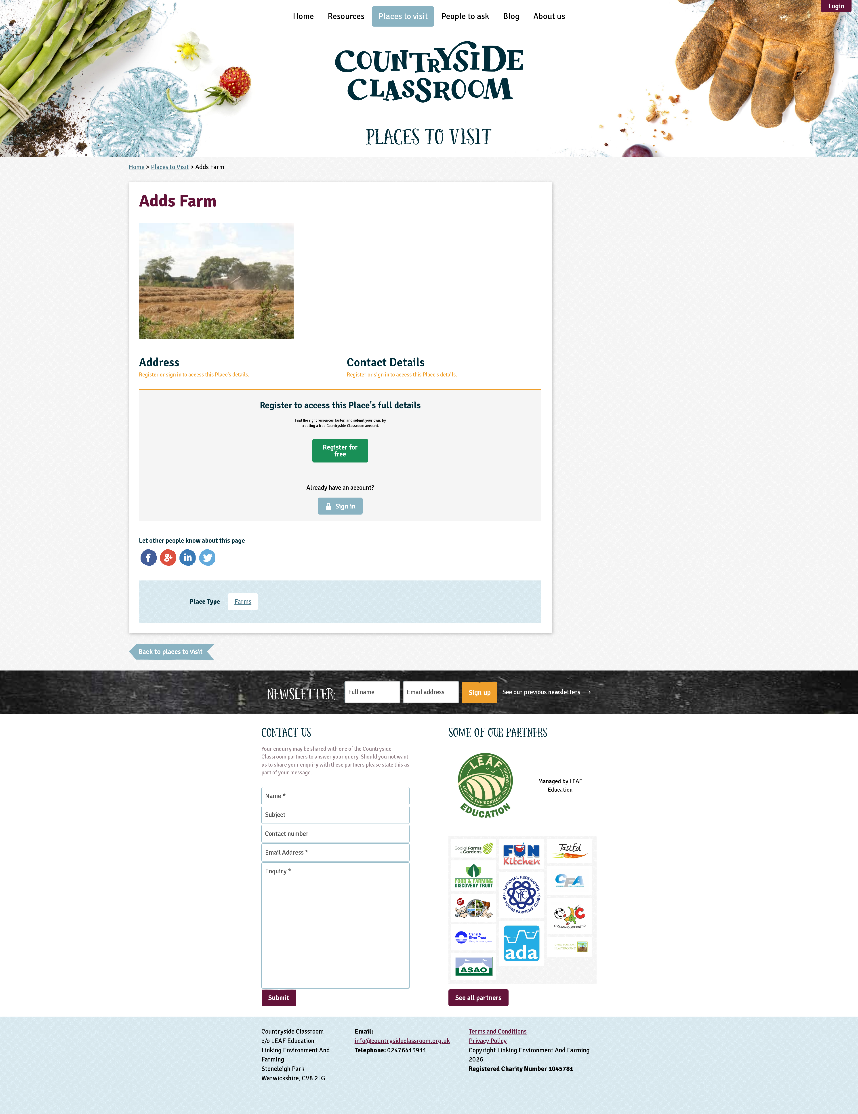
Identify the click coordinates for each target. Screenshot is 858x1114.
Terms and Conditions (498, 1031)
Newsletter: (301, 692)
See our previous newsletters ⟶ (546, 692)
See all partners (478, 998)
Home (303, 16)
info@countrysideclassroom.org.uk (402, 1041)
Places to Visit (170, 167)
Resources (346, 16)
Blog (511, 16)
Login (836, 6)
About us (549, 16)
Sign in (345, 506)
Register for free (340, 450)
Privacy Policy (488, 1041)
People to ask (465, 16)
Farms (242, 601)
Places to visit (403, 16)
